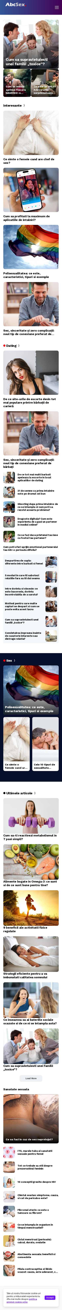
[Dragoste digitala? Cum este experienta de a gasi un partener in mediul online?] (9, 522)
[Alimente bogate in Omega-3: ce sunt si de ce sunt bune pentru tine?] (31, 862)
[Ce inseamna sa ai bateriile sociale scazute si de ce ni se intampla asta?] (31, 1000)
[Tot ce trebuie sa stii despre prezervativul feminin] (9, 1167)
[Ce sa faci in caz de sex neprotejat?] (31, 1118)
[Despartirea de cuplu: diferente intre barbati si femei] (51, 562)
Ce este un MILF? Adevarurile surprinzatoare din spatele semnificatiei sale (45, 89)
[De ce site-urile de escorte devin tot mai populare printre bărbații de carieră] (31, 373)
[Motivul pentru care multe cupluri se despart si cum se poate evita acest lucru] (51, 606)
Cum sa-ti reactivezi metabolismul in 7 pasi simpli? (30, 837)
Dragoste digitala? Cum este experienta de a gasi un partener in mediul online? (37, 521)
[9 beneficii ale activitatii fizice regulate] (31, 908)
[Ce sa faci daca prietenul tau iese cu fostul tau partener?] (9, 536)
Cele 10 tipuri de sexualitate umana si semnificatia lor (44, 766)
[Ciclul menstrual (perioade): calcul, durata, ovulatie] (9, 1241)
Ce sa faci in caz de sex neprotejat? (29, 1139)
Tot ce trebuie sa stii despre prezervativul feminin (35, 1167)
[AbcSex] (15, 4)
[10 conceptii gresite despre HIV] (9, 1182)
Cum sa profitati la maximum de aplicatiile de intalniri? (26, 218)
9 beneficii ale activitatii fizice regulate (25, 929)
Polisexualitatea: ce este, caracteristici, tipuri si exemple (26, 275)
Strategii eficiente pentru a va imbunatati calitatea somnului (25, 975)
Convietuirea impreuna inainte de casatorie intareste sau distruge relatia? (23, 635)
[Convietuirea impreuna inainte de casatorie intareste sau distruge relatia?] (51, 636)
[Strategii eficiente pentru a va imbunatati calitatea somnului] (31, 954)
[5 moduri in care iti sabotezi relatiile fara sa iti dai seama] (51, 577)
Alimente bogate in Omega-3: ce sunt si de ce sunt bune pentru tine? (30, 883)
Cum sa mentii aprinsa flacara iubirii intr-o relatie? (16, 89)
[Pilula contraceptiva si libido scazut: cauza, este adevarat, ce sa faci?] (9, 1270)
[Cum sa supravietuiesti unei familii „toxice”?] (31, 44)
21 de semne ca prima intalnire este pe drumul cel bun (36, 492)
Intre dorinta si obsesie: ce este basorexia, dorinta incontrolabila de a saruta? (21, 591)
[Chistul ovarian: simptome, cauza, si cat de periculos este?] (9, 1196)
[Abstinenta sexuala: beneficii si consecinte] (9, 1255)
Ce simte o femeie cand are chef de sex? (28, 160)
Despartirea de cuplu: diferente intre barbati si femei (24, 562)
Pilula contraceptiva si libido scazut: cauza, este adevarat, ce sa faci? (37, 1270)
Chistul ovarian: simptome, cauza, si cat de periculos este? (38, 1197)
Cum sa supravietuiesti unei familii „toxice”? (27, 61)
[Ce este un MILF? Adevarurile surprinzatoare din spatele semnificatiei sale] (45, 83)
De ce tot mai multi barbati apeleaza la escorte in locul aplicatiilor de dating (34, 477)
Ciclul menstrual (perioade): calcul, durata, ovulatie (35, 1241)
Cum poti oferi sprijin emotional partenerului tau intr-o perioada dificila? (30, 548)
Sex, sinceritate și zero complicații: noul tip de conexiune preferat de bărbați (28, 332)
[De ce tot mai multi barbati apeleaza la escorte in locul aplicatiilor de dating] (9, 477)
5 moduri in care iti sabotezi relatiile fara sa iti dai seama (22, 577)
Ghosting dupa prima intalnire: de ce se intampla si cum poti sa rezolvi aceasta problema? (38, 507)
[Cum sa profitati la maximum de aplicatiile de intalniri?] (31, 190)
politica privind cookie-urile (22, 1300)
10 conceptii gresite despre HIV (37, 1181)
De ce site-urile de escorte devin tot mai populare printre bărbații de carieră (29, 402)
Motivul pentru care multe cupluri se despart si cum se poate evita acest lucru (22, 606)
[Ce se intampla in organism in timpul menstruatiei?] (9, 1226)
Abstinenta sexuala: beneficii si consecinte (36, 1256)
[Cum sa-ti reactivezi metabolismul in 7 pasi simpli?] (31, 816)
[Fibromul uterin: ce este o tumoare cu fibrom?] (9, 1211)
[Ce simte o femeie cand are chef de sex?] (31, 133)
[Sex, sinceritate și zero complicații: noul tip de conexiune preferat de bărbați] (31, 304)
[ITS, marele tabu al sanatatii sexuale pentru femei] (9, 1152)
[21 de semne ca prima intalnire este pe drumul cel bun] (9, 492)
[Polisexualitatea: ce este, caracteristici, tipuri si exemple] (31, 247)
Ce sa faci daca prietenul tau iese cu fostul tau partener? (38, 536)
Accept (50, 1297)
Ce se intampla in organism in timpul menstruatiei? (35, 1226)
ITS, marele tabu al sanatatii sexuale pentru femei (35, 1152)
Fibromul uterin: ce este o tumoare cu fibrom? (33, 1211)
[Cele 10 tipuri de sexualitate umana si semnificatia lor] (45, 739)
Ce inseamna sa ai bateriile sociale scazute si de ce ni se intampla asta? (30, 1021)
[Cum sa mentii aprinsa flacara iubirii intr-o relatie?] (17, 83)
